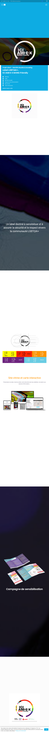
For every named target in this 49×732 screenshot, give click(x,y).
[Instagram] (47, 1)
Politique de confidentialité (21, 730)
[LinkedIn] (44, 1)
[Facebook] (42, 1)
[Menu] (46, 4)
